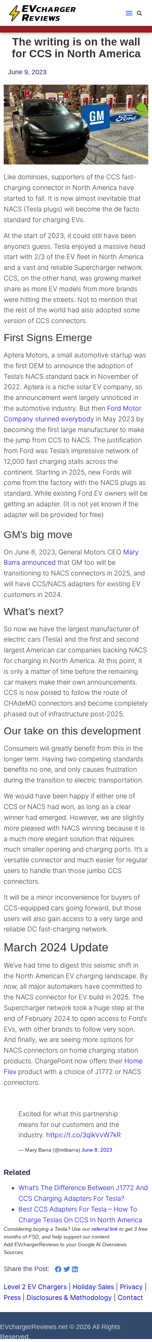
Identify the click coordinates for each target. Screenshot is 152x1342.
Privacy (131, 1287)
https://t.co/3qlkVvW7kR (83, 1135)
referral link (104, 1229)
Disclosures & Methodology (69, 1297)
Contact (130, 1297)
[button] (129, 12)
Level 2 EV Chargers (35, 1287)
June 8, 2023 (97, 1150)
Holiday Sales (93, 1287)
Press (12, 1297)
